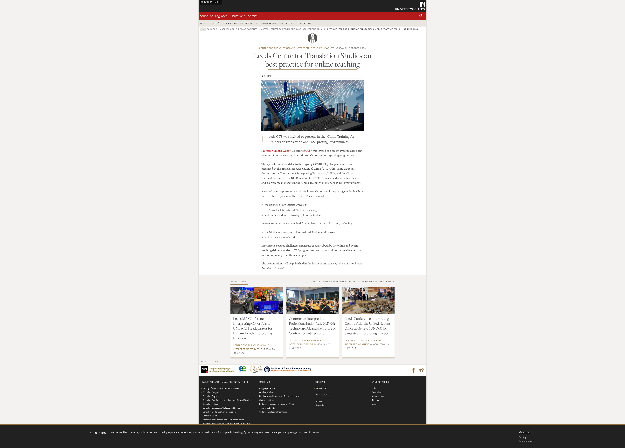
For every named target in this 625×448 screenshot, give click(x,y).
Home (203, 23)
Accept (524, 432)
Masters (263, 29)
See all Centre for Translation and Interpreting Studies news (351, 281)
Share (269, 76)
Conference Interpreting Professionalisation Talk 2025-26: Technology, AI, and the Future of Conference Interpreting (312, 326)
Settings (523, 437)
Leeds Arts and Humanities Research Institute (279, 396)
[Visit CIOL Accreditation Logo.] (218, 369)
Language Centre (267, 388)
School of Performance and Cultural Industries (223, 419)
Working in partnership (269, 23)
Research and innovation (237, 23)
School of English (210, 396)
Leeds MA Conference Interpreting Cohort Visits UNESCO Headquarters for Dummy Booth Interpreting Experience (252, 328)
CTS (308, 151)
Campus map (378, 396)
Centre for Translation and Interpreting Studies (298, 29)
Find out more (526, 441)
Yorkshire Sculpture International (274, 411)
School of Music (210, 415)
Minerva (319, 401)
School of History (210, 404)
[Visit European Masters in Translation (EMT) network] (256, 369)
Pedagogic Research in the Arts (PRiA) (276, 404)
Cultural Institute (267, 400)
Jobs (374, 388)
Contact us (304, 23)
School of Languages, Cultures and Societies (228, 16)
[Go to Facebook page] (413, 370)
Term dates (377, 392)
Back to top (208, 361)
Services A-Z (321, 388)
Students (320, 405)
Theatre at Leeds (267, 407)
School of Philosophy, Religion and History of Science (226, 423)
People (290, 23)
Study (213, 23)
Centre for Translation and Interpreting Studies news (294, 48)
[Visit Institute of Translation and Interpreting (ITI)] (287, 369)
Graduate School (266, 392)
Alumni (375, 404)
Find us (375, 400)
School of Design (210, 392)
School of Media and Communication (219, 411)
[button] (421, 16)
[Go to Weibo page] (421, 370)
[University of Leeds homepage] (410, 6)
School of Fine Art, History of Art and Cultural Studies (227, 400)
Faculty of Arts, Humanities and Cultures (221, 388)
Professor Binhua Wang (275, 151)
